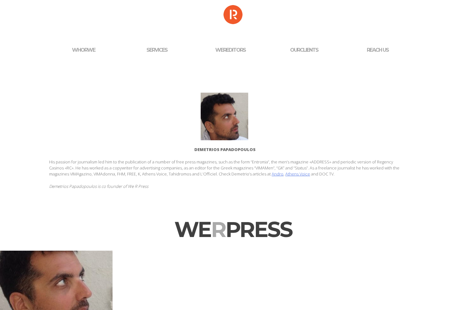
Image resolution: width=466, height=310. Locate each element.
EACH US (378, 50)
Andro (277, 174)
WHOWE (83, 50)
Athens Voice (297, 174)
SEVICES (156, 50)
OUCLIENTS (304, 50)
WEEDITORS (230, 50)
